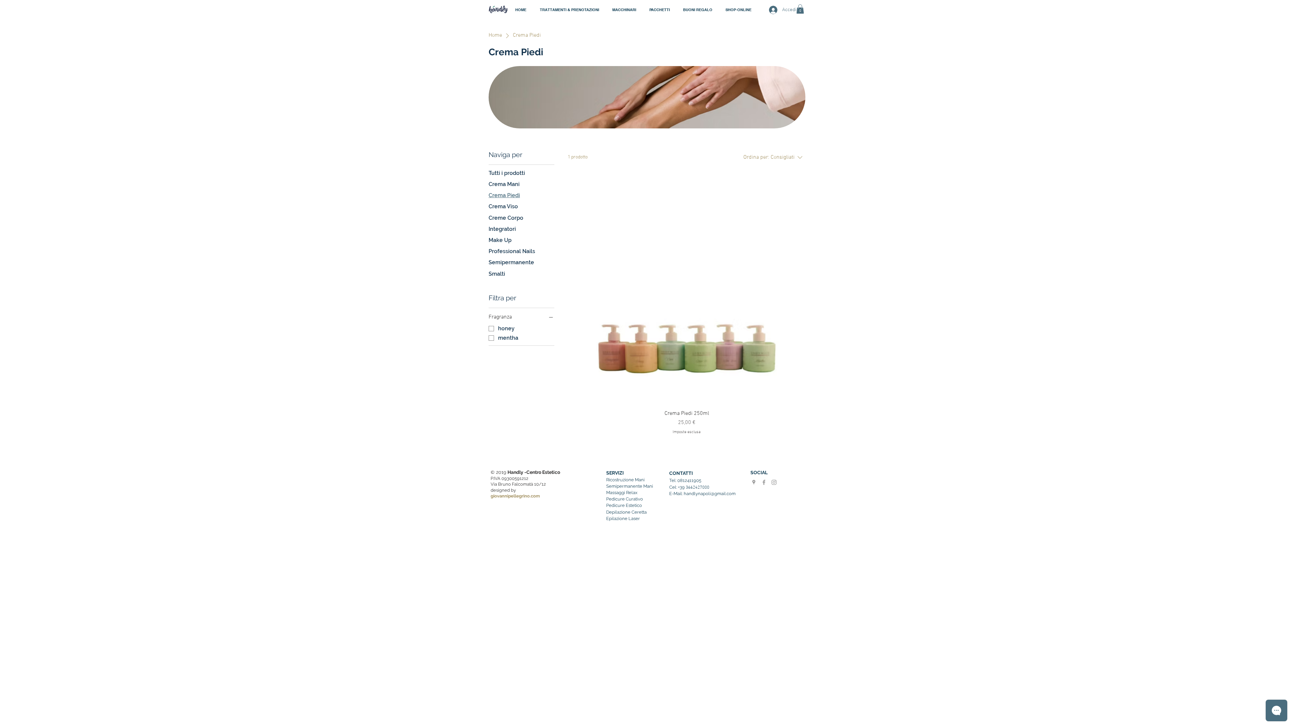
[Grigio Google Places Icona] (753, 482)
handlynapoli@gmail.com (710, 493)
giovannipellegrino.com (515, 495)
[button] (624, 10)
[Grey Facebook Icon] (764, 482)
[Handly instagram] (774, 482)
